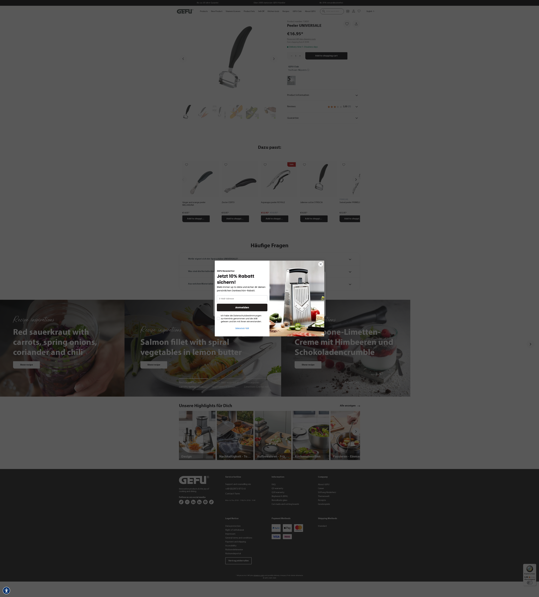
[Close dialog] (320, 264)
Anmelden (242, 307)
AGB (247, 328)
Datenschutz (240, 328)
